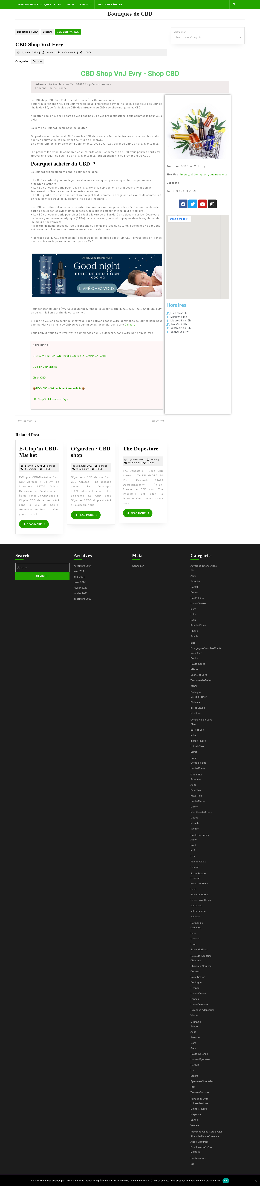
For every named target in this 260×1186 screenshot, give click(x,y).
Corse (193, 758)
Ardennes (195, 779)
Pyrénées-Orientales (201, 1081)
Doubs (194, 658)
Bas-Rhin (195, 790)
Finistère (195, 702)
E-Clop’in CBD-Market (45, 366)
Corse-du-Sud (198, 762)
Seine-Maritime (198, 949)
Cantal (194, 586)
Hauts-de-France (200, 835)
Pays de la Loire (199, 1098)
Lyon (193, 619)
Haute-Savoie (198, 603)
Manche (195, 938)
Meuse (194, 817)
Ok (225, 1180)
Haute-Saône (197, 663)
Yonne (194, 685)
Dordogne (196, 982)
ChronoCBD (39, 377)
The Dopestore (140, 449)
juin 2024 (79, 571)
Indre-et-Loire (198, 740)
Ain (192, 570)
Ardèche (195, 581)
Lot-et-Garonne (199, 1004)
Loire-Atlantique (199, 1103)
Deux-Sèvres (197, 976)
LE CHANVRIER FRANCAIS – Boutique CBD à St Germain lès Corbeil (69, 356)
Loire (193, 614)
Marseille (195, 1151)
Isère (193, 608)
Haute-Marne (197, 801)
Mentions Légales (110, 4)
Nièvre (194, 669)
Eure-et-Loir (197, 729)
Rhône (194, 630)
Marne (194, 806)
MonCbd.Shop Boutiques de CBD (39, 4)
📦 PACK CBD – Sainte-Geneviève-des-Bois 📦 (59, 388)
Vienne (194, 1015)
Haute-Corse (197, 768)
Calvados (195, 927)
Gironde (195, 987)
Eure (193, 933)
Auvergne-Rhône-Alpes (203, 565)
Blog (70, 4)
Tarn (192, 1086)
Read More (38, 523)
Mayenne (195, 1114)
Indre (193, 735)
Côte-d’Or (195, 652)
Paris (193, 889)
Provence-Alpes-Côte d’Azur (206, 1131)
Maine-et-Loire (198, 1108)
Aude (193, 1031)
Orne (193, 944)
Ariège (194, 1026)
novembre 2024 (82, 565)
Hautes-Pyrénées (200, 1059)
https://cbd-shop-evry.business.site (203, 174)
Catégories (180, 31)
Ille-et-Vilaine (197, 707)
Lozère (194, 1075)
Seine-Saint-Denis (200, 900)
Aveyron (195, 1037)
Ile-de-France (198, 873)
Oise (193, 856)
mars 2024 (80, 582)
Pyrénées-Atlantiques (202, 1009)
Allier (193, 575)
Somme (194, 867)
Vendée (194, 1125)
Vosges (194, 828)
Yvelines (195, 916)
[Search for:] (42, 567)
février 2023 (80, 587)
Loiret (193, 751)
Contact (86, 4)
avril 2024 (79, 576)
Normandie (196, 922)
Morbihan (195, 713)
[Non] (255, 1180)
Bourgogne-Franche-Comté (205, 648)
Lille (192, 849)
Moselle (194, 823)
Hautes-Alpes (198, 1158)
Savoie (194, 636)
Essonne (48, 31)
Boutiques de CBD (130, 14)
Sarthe (194, 1119)
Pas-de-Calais (198, 861)
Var (192, 1163)
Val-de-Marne (198, 911)
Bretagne (195, 692)
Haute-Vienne (198, 993)
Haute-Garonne (199, 1053)
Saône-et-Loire (198, 674)
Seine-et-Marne (199, 894)
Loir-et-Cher (197, 746)
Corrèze (195, 971)
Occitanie (195, 1021)
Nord (193, 845)
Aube (193, 784)
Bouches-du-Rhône (201, 1147)
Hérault (194, 1064)
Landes (194, 998)
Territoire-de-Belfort (201, 680)
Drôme (194, 592)
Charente (195, 960)
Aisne (193, 839)
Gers (193, 1048)
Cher (193, 724)
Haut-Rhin (196, 795)
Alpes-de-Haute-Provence (204, 1136)
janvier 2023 (81, 593)
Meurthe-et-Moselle (201, 812)
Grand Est (196, 774)
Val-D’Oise (196, 905)
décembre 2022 (82, 598)
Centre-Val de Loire (201, 719)
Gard (193, 1042)
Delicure (130, 324)
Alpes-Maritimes (199, 1141)
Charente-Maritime (201, 965)
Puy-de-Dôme (198, 625)
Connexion (138, 565)
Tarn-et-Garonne (199, 1092)
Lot (192, 1070)
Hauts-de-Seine (199, 883)
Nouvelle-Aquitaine (201, 955)
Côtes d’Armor (198, 696)
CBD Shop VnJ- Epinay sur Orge (50, 399)
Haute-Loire (197, 597)
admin (50, 52)
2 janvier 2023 (30, 52)
